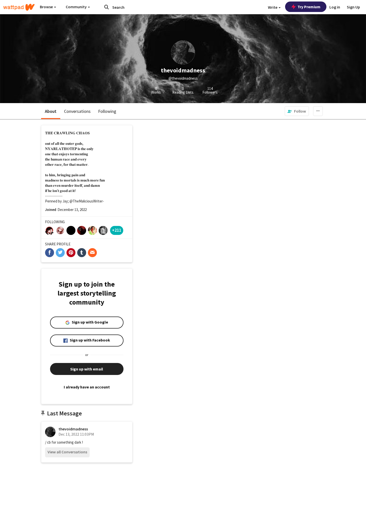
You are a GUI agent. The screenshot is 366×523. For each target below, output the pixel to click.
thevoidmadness (73, 429)
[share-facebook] (49, 252)
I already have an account (87, 386)
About (51, 111)
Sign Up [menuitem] (353, 6)
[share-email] (92, 252)
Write (273, 7)
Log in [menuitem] (334, 6)
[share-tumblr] (81, 252)
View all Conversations (67, 451)
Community (76, 6)
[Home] (19, 7)
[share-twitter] (60, 252)
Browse (47, 6)
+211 (116, 230)
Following (107, 111)
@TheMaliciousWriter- (86, 201)
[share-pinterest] (70, 252)
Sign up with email (86, 368)
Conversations (77, 111)
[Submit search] (106, 7)
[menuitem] (297, 111)
